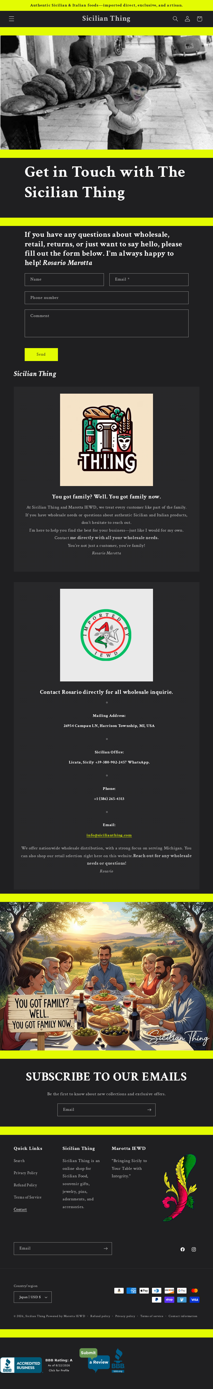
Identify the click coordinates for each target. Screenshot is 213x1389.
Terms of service (151, 1316)
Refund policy (100, 1316)
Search (19, 1160)
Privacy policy (125, 1316)
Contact (20, 1209)
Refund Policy (25, 1185)
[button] (11, 19)
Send (41, 354)
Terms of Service (28, 1197)
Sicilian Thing (35, 1316)
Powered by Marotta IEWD (65, 1316)
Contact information (183, 1316)
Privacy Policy (26, 1173)
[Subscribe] (149, 1110)
